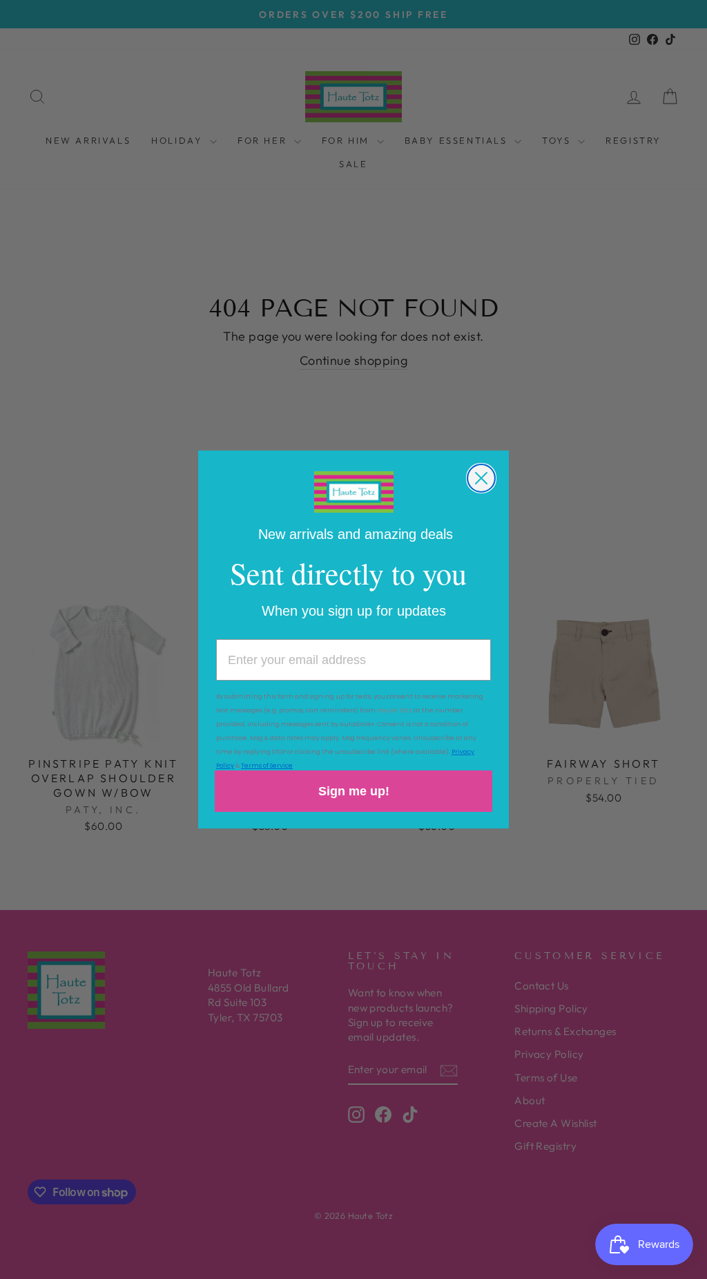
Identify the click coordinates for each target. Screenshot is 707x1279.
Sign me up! (353, 791)
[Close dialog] (481, 478)
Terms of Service (267, 765)
